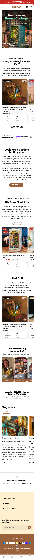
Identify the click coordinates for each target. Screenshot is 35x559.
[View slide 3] (19, 487)
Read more (5, 463)
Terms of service (20, 553)
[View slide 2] (17, 487)
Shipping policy (28, 553)
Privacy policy (12, 553)
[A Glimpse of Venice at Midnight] (15, 426)
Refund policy (5, 553)
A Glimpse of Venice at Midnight (13, 441)
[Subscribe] (29, 527)
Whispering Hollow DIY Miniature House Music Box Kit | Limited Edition (14, 109)
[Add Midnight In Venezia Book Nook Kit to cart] (25, 250)
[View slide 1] (15, 487)
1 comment (20, 438)
